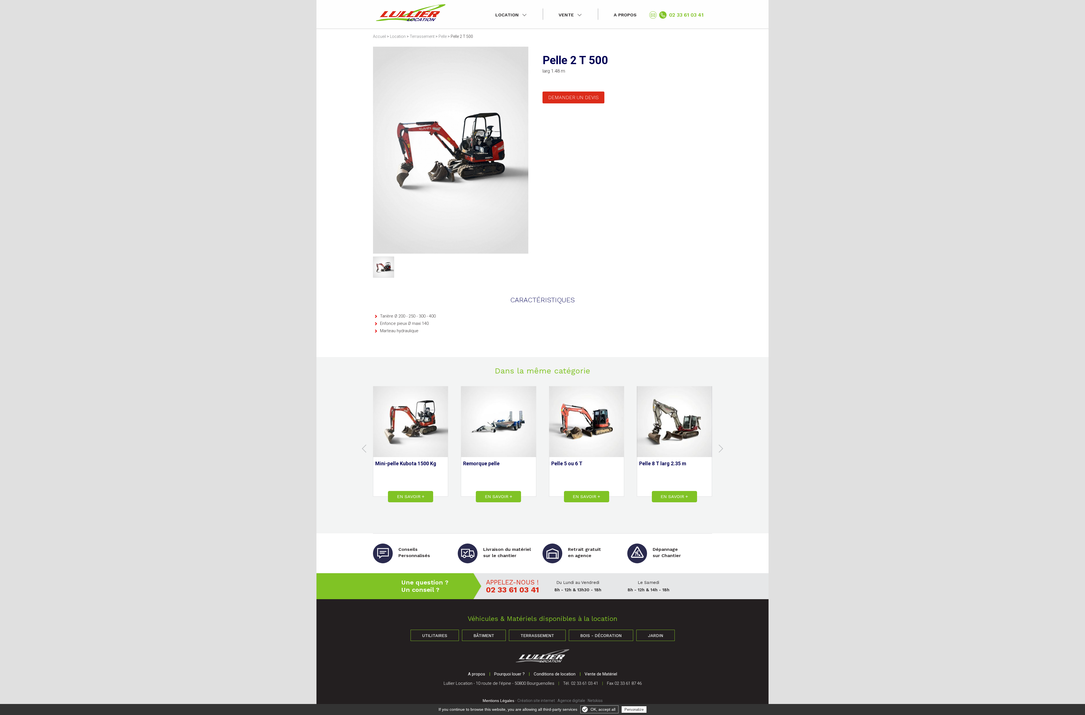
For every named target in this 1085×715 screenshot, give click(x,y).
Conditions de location (555, 674)
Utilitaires (434, 635)
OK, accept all (603, 709)
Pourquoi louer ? (509, 674)
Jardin (655, 635)
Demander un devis (573, 97)
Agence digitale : (572, 700)
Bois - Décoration (601, 635)
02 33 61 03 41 (686, 15)
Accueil (379, 36)
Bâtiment (484, 635)
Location (507, 15)
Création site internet (536, 700)
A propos (625, 15)
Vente (566, 15)
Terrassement (422, 36)
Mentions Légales (498, 700)
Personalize (634, 709)
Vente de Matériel (601, 674)
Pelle (443, 36)
